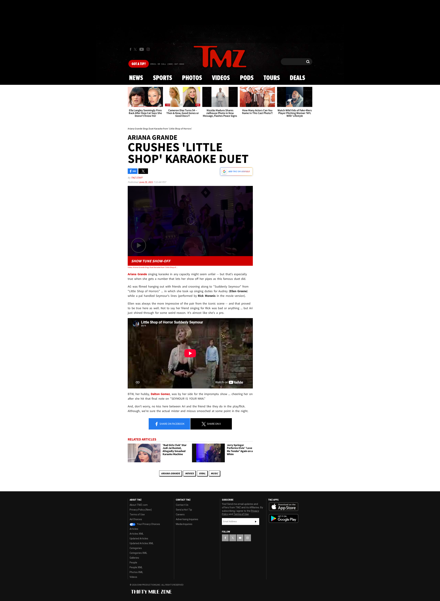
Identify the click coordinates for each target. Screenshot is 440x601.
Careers (180, 514)
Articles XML (137, 533)
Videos (221, 78)
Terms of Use (137, 514)
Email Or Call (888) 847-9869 (167, 64)
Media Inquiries (184, 524)
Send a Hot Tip (184, 509)
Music (214, 473)
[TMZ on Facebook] (130, 49)
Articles (134, 529)
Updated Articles (139, 538)
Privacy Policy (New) (141, 509)
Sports (162, 78)
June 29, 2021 (146, 182)
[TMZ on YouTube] (240, 537)
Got (139, 64)
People (133, 562)
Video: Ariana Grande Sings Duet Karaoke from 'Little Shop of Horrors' (153, 267)
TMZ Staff (136, 177)
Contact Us (182, 504)
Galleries (134, 557)
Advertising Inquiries (187, 519)
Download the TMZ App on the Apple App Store (283, 506)
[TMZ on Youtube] (141, 49)
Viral (202, 473)
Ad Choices (136, 519)
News (136, 78)
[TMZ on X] (135, 49)
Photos (192, 78)
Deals (297, 78)
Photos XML (136, 572)
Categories (136, 548)
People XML (136, 567)
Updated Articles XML (141, 543)
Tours (271, 78)
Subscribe (255, 521)
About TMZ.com (139, 504)
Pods (247, 78)
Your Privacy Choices (148, 524)
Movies (189, 473)
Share (171, 423)
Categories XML (138, 553)
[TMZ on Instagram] (148, 49)
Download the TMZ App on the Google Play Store (283, 518)
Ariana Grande (170, 473)
